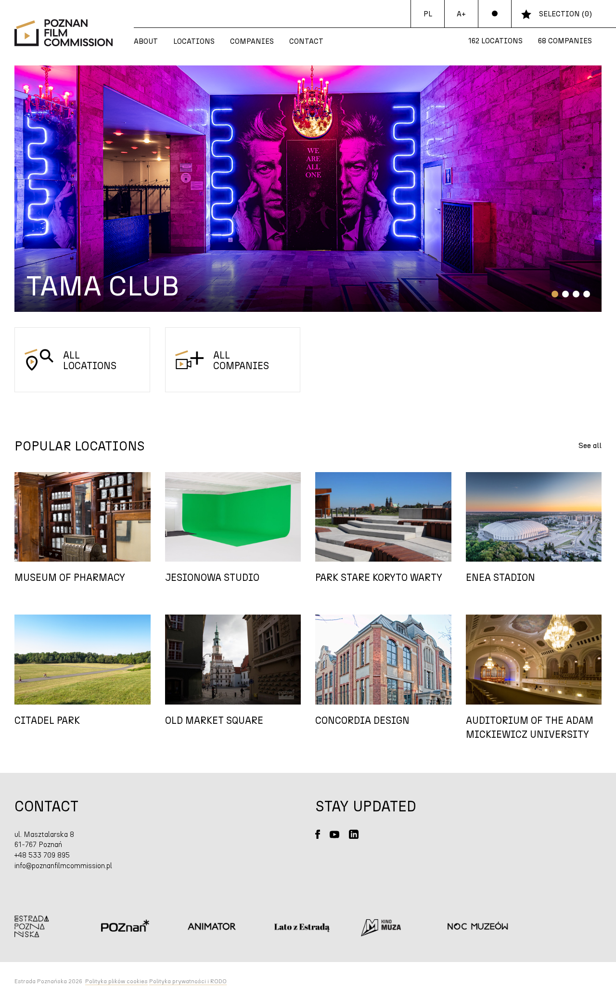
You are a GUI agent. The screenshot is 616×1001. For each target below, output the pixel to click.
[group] (308, 188)
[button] (555, 294)
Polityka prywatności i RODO (188, 981)
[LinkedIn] (354, 834)
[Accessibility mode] (495, 14)
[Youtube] (334, 834)
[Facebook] (317, 834)
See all (590, 445)
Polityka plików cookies (116, 981)
